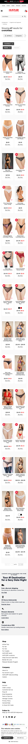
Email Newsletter (7, 694)
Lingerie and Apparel (15, 22)
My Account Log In (7, 672)
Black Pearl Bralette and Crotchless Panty (7, 509)
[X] (6, 717)
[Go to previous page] (9, 564)
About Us (5, 670)
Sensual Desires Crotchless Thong (8, 236)
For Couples (5, 651)
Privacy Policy (6, 701)
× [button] (26, 727)
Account (24, 5)
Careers (4, 677)
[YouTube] (12, 717)
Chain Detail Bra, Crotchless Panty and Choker (20, 546)
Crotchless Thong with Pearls (20, 138)
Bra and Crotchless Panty (7, 171)
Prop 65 (4, 692)
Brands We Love (7, 660)
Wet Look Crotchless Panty (7, 269)
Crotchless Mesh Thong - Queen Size (7, 441)
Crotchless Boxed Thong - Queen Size (20, 302)
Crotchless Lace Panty (20, 171)
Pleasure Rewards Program (10, 662)
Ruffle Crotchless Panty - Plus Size (20, 441)
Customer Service (7, 690)
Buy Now (7, 79)
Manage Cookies (7, 698)
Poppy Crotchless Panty (7, 138)
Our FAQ (4, 592)
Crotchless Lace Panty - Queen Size (20, 407)
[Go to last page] (22, 564)
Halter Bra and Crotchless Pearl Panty (20, 340)
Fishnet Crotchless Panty (20, 105)
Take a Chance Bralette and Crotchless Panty (7, 407)
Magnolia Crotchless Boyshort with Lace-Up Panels (7, 547)
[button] (2, 11)
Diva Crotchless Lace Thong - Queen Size (20, 509)
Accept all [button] (7, 737)
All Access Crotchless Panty (20, 203)
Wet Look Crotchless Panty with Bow (7, 374)
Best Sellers (5, 629)
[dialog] (14, 735)
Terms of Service (7, 696)
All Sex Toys (5, 644)
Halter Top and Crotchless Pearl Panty (20, 475)
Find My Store (5, 604)
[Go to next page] (19, 564)
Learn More (5, 617)
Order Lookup (6, 687)
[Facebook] (3, 717)
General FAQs (6, 703)
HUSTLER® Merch (7, 653)
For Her (4, 646)
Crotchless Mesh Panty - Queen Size (7, 302)
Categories (5, 22)
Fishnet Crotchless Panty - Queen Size (8, 475)
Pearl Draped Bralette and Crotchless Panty (20, 374)
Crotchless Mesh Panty (7, 72)
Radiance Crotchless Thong (20, 72)
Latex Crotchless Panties (7, 105)
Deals (13, 5)
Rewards (18, 5)
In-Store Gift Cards (7, 705)
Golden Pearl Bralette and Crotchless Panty (7, 340)
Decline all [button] (20, 737)
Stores (3, 5)
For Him (4, 649)
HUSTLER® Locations (8, 655)
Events (8, 5)
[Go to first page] (6, 564)
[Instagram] (9, 717)
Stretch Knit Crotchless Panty (20, 236)
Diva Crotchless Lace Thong (7, 203)
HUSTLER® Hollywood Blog (10, 675)
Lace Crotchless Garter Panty (20, 269)
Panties (5, 24)
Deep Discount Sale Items (10, 657)
